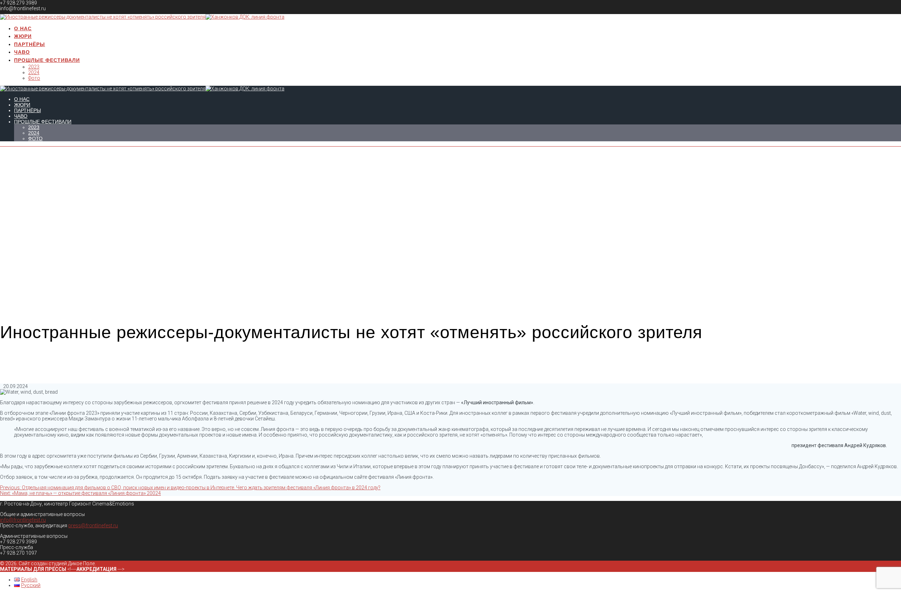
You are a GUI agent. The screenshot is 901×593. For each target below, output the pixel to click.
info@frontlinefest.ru (23, 520)
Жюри (23, 36)
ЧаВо (22, 52)
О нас (23, 28)
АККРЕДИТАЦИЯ (96, 569)
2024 (33, 72)
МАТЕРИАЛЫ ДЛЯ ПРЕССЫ (33, 569)
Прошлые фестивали (47, 60)
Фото (34, 78)
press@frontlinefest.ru (93, 525)
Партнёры (29, 44)
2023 (33, 67)
